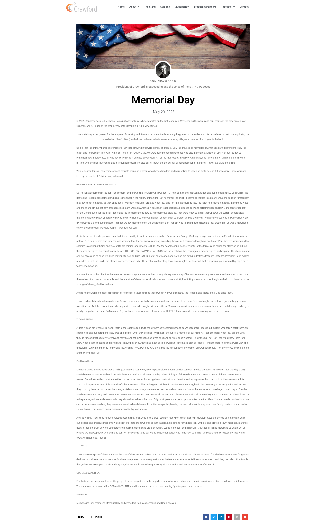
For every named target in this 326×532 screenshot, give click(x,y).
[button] (256, 6)
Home (121, 6)
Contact (244, 6)
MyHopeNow (182, 6)
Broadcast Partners (205, 6)
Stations (165, 6)
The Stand (150, 6)
